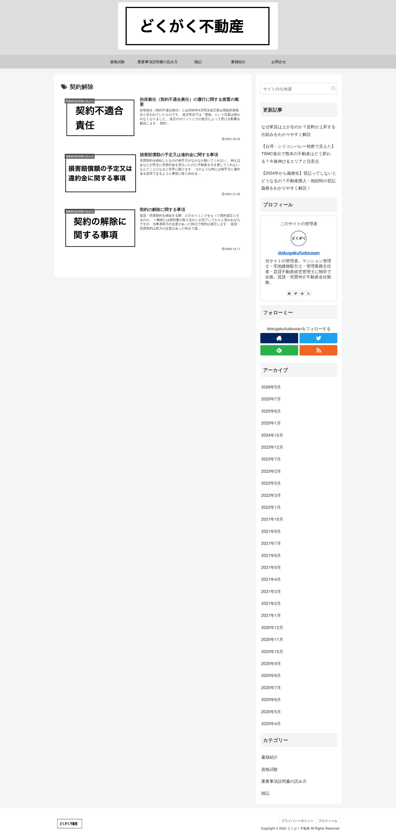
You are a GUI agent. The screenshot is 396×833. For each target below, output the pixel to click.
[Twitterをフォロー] (295, 293)
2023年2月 (271, 471)
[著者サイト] (289, 293)
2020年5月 (271, 711)
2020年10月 (272, 651)
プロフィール (328, 820)
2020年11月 (272, 639)
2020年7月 (271, 687)
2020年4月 (271, 723)
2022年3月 (271, 495)
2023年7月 (271, 459)
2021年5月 (271, 567)
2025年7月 (271, 399)
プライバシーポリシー (297, 820)
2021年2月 (271, 603)
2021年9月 (271, 531)
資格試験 (269, 769)
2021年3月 (271, 591)
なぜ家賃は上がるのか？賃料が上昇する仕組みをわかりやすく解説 (298, 130)
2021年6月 (271, 555)
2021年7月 (271, 543)
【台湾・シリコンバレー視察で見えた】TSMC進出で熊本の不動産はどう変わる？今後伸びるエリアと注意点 (298, 153)
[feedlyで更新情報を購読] (302, 293)
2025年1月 (271, 423)
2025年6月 (271, 411)
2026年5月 (271, 387)
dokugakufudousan (299, 252)
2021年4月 (271, 579)
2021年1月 (271, 615)
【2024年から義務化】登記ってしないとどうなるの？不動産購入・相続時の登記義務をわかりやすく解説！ (298, 180)
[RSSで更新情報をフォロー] (308, 293)
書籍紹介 (269, 757)
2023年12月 (272, 447)
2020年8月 (271, 675)
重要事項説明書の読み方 (284, 781)
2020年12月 (272, 627)
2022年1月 (271, 507)
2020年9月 (271, 663)
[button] (333, 88)
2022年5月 (271, 483)
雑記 (265, 793)
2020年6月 (271, 699)
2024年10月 (272, 435)
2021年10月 (272, 519)
